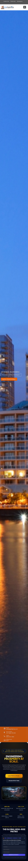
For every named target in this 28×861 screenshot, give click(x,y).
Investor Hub (6, 1)
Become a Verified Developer (10, 375)
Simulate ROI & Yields (14, 780)
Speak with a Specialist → (14, 854)
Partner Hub (12, 1)
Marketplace (19, 1)
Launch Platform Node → (14, 775)
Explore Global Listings (8, 379)
